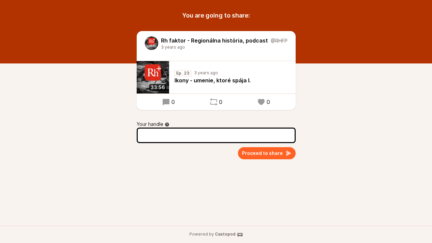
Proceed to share (262, 153)
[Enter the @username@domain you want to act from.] (167, 124)
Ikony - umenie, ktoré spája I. (212, 80)
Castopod (225, 234)
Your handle (150, 124)
